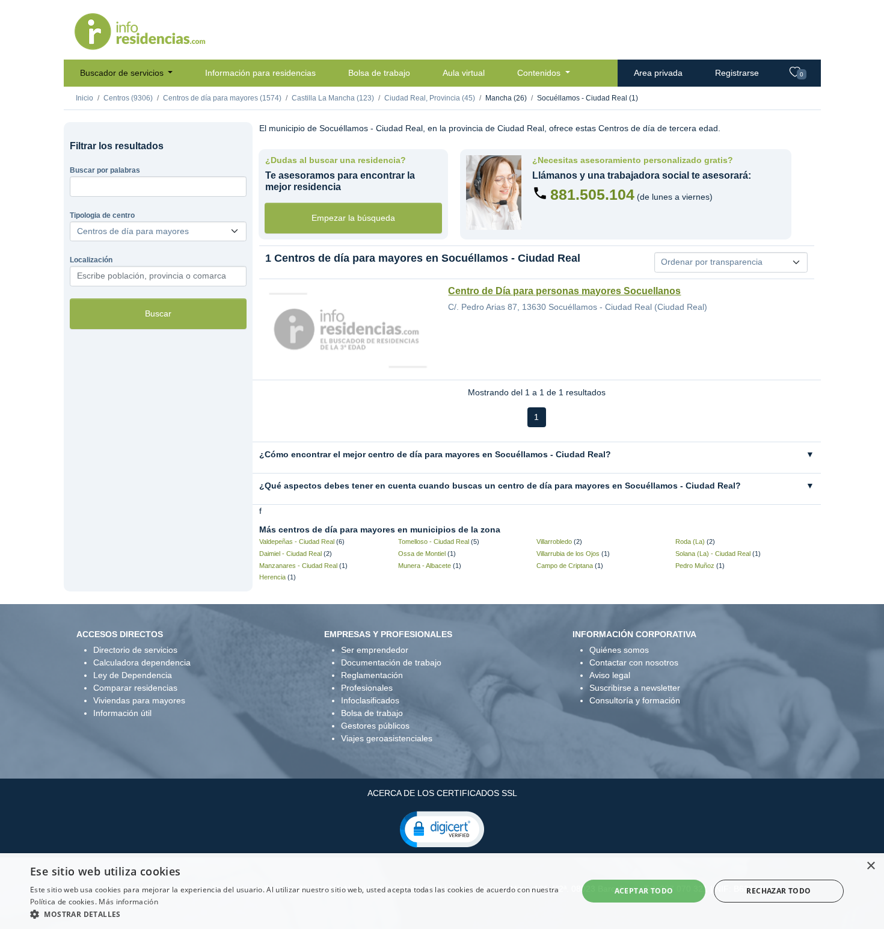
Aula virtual (464, 73)
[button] (442, 828)
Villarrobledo (554, 541)
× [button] (870, 866)
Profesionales (367, 688)
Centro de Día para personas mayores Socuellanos (564, 291)
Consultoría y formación (634, 700)
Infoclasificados (370, 700)
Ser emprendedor (374, 650)
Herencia (272, 577)
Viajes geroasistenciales (386, 738)
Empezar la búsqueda (353, 218)
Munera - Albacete (424, 565)
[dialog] (442, 891)
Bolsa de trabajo (379, 73)
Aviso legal (609, 675)
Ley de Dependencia (132, 675)
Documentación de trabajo (391, 662)
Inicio (84, 98)
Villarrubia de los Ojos (568, 553)
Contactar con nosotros (633, 662)
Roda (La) (690, 541)
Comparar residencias (135, 688)
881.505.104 (592, 194)
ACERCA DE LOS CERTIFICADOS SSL (442, 793)
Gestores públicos (375, 725)
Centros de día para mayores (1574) (222, 98)
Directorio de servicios (135, 650)
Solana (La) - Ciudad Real (712, 553)
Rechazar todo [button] (778, 891)
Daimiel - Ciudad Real (290, 553)
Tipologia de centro (102, 215)
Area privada (658, 73)
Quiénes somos (619, 650)
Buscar (158, 313)
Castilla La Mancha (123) (333, 98)
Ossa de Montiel (422, 553)
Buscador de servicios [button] (123, 73)
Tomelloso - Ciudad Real (433, 541)
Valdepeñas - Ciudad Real (296, 541)
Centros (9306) (128, 98)
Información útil (122, 713)
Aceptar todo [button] (644, 891)
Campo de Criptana (564, 565)
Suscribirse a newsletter (634, 688)
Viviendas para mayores (139, 700)
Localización (91, 260)
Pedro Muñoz (694, 565)
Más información (128, 902)
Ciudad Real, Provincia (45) (429, 98)
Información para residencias (260, 73)
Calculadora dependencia (142, 662)
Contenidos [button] (540, 73)
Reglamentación (372, 675)
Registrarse (737, 73)
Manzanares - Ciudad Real (298, 565)
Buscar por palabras (105, 170)
